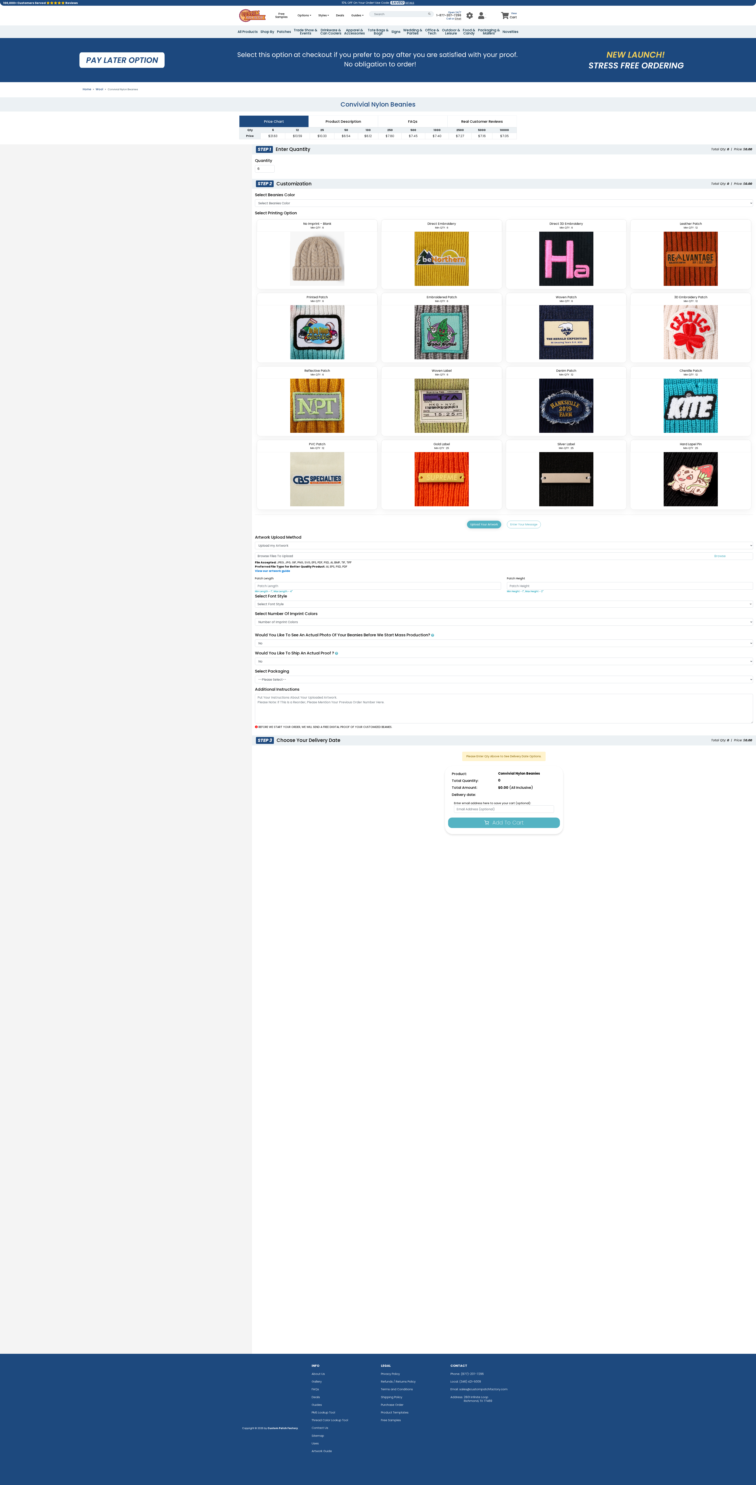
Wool (99, 89)
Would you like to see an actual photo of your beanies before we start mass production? (343, 635)
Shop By (267, 31)
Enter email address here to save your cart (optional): (492, 803)
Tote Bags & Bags (378, 32)
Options (303, 15)
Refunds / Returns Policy (398, 1381)
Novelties (510, 31)
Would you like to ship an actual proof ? (295, 653)
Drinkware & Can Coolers (330, 32)
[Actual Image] (432, 635)
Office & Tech (432, 32)
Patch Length (264, 578)
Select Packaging (272, 671)
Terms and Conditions (397, 1389)
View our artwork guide (272, 571)
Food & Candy (469, 32)
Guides (356, 15)
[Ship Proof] (336, 653)
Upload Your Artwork (484, 524)
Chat (458, 18)
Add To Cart (507, 822)
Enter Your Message (523, 524)
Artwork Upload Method (278, 537)
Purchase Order (392, 1405)
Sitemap (318, 1436)
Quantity (263, 160)
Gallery (317, 1381)
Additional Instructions (277, 689)
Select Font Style (271, 596)
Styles (322, 15)
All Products (248, 31)
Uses (315, 1443)
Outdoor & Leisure (451, 32)
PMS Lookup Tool (323, 1412)
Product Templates (395, 1412)
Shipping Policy (391, 1397)
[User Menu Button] (469, 15)
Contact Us (320, 1428)
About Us (318, 1374)
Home (87, 89)
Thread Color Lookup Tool (330, 1420)
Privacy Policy (390, 1374)
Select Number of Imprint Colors (286, 613)
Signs (395, 31)
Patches (284, 31)
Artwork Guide (322, 1451)
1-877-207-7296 (448, 15)
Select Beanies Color (275, 195)
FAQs (315, 1389)
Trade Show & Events (305, 32)
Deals (340, 15)
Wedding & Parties (412, 32)
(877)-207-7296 (472, 1374)
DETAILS (409, 3)
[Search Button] (429, 14)
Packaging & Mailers (489, 32)
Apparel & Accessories (354, 32)
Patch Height (516, 578)
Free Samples (281, 15)
